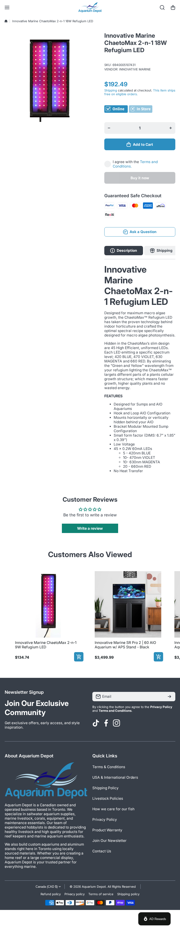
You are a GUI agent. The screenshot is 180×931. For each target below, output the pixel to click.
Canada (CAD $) (47, 886)
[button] (173, 7)
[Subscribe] (169, 696)
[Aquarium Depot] (90, 7)
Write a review (90, 528)
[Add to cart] (78, 656)
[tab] (161, 250)
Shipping (110, 90)
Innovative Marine (135, 69)
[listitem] (48, 615)
